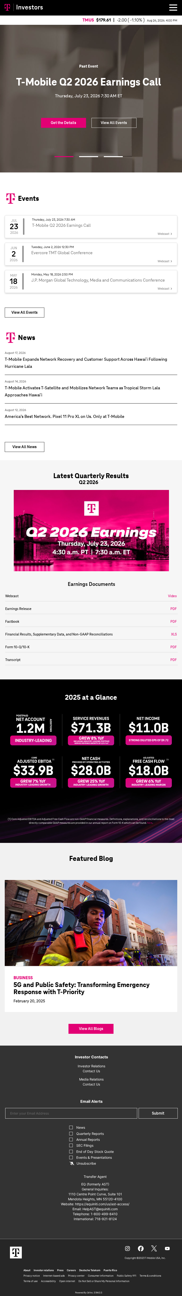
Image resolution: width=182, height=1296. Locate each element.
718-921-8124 (106, 1219)
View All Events (114, 122)
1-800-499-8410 (104, 1214)
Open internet (67, 1281)
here (149, 822)
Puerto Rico (110, 1270)
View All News (24, 446)
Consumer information (101, 1275)
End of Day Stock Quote (95, 1151)
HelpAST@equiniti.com (100, 1209)
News (80, 1127)
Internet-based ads (54, 1275)
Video (172, 596)
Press (60, 1270)
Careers (71, 1270)
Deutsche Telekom (89, 1270)
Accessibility (48, 1281)
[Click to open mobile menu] (173, 8)
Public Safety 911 (126, 1275)
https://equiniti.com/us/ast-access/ (102, 1204)
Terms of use (30, 1281)
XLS (174, 634)
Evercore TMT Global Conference (62, 252)
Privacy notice (31, 1275)
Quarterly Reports (90, 1133)
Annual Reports (88, 1139)
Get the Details (63, 122)
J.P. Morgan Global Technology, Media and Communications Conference (98, 280)
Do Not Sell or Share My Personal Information (103, 1281)
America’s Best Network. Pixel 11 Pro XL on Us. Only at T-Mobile (64, 416)
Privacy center (76, 1275)
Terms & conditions (150, 1275)
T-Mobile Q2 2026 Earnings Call (61, 225)
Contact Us (91, 1071)
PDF (173, 609)
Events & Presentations (94, 1157)
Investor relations (44, 1270)
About (26, 1270)
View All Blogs (91, 1028)
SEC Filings (84, 1145)
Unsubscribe (86, 1163)
